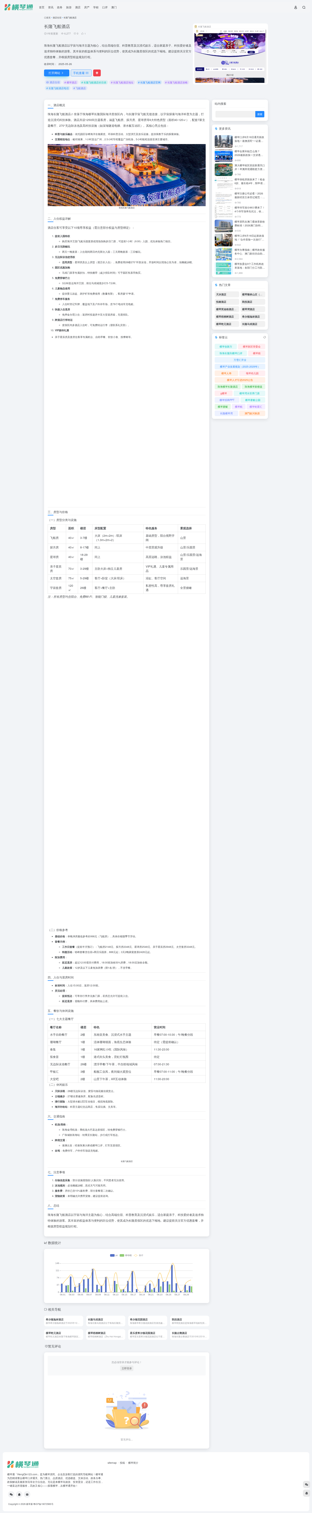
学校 (96, 7)
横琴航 (238, 406)
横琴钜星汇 (256, 406)
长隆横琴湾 (226, 413)
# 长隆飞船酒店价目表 (93, 82)
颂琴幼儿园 (252, 373)
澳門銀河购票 (252, 413)
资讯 (50, 7)
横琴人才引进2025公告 (240, 380)
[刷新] (264, 337)
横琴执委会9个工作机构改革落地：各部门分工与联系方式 (250, 267)
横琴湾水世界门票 (249, 393)
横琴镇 (257, 353)
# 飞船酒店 (79, 88)
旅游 (69, 7)
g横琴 (223, 393)
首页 (41, 7)
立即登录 (127, 1421)
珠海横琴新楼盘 (253, 386)
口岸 (105, 7)
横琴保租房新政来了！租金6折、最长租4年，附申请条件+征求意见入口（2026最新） (250, 184)
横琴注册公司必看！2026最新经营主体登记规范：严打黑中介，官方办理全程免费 (250, 199)
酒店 (78, 7)
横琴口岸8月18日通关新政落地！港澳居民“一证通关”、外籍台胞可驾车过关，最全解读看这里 (249, 142)
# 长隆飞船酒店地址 (122, 82)
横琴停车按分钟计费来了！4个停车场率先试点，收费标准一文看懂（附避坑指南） (250, 213)
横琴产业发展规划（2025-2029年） (240, 366)
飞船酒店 (65, 114)
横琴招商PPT (227, 400)
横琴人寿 (226, 373)
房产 (87, 7)
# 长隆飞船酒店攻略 (176, 82)
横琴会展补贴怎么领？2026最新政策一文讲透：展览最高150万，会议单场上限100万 (249, 156)
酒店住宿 (57, 17)
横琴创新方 (226, 346)
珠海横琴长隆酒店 (228, 386)
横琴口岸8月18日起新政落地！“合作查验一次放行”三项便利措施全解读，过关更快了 (250, 241)
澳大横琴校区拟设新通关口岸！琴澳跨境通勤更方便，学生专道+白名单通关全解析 (250, 170)
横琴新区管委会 (252, 346)
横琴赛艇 (223, 406)
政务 (59, 7)
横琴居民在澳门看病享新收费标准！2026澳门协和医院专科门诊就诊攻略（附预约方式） (250, 227)
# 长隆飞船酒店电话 (57, 88)
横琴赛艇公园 (252, 400)
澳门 (114, 7)
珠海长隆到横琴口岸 (231, 353)
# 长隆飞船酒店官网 (149, 82)
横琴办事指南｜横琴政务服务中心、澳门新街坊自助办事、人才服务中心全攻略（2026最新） (250, 255)
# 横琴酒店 (70, 82)
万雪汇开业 (240, 360)
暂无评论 (54, 1398)
